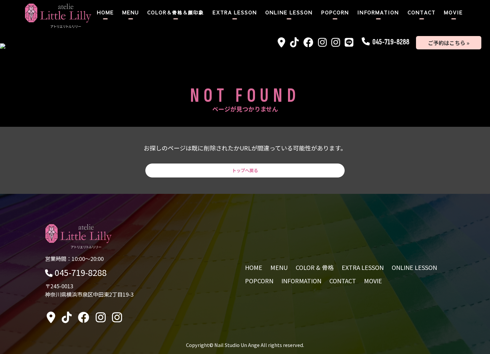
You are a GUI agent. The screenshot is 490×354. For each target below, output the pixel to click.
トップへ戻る (245, 170)
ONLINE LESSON (289, 12)
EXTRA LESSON (235, 12)
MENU (130, 12)
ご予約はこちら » (448, 43)
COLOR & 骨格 (315, 267)
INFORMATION (378, 12)
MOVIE (453, 12)
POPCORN (335, 12)
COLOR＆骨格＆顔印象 (175, 12)
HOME (105, 12)
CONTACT (422, 12)
